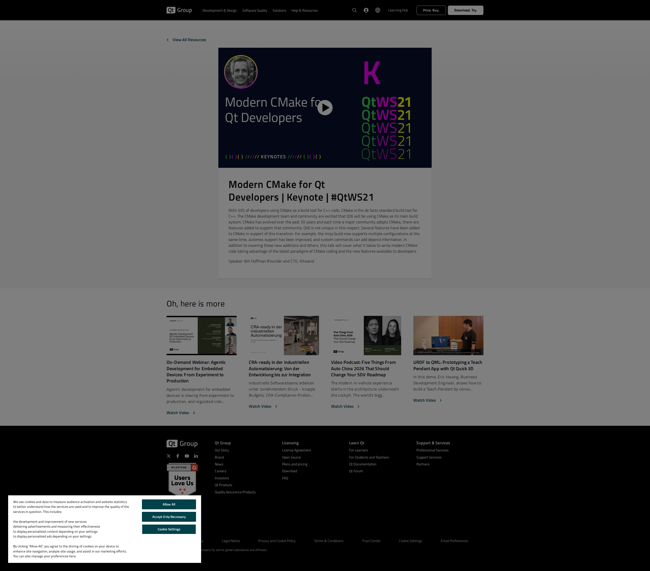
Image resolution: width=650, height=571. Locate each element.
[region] (104, 529)
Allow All (169, 504)
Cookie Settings (169, 529)
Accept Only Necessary (169, 516)
